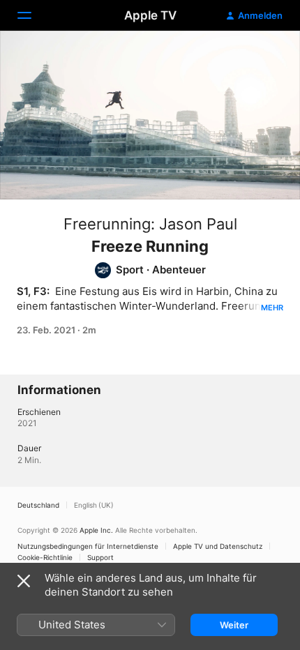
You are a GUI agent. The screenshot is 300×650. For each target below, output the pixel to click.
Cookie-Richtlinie (45, 557)
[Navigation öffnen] (32, 15)
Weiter (234, 624)
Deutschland (38, 504)
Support (100, 557)
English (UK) (94, 504)
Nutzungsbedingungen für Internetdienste (87, 546)
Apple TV (150, 15)
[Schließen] (23, 581)
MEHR (272, 307)
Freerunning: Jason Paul (150, 224)
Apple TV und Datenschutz (217, 546)
